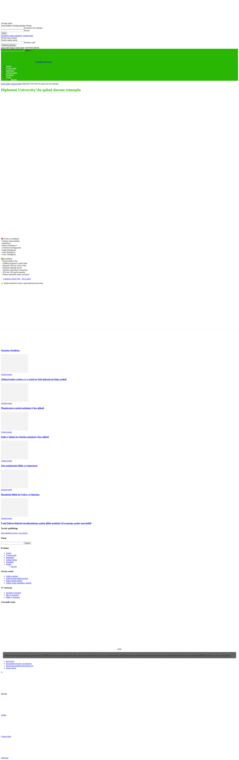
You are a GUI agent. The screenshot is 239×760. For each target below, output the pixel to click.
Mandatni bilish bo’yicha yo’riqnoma (20, 494)
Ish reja (14, 79)
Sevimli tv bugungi (13, 593)
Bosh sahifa (5, 84)
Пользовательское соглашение (19, 663)
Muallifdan (15, 350)
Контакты (10, 661)
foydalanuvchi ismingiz (33, 28)
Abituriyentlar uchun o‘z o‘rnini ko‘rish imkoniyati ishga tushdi (33, 379)
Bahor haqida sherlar (14, 581)
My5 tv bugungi (12, 595)
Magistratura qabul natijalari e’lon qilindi (22, 408)
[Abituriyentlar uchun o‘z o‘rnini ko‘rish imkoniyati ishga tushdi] (14, 372)
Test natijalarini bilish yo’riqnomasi (19, 465)
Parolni (27, 30)
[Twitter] (14, 132)
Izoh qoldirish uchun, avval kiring (14, 533)
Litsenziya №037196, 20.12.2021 (17, 279)
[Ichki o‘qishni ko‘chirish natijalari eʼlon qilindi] (14, 430)
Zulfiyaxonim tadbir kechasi (17, 578)
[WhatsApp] (32, 132)
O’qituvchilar (11, 68)
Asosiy (8, 66)
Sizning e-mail (29, 42)
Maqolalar (5, 350)
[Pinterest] (23, 132)
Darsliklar (10, 75)
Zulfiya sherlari (12, 576)
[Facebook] (5, 132)
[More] (41, 132)
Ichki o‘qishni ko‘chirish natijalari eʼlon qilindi (25, 437)
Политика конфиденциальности (19, 666)
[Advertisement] (75, 112)
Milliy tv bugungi (13, 597)
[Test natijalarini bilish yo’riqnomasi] (14, 458)
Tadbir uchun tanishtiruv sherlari (18, 583)
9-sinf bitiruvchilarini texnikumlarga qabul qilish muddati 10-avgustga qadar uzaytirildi (46, 523)
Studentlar (10, 71)
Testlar (8, 77)
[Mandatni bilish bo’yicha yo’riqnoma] (14, 487)
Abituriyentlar (11, 73)
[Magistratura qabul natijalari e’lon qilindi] (14, 401)
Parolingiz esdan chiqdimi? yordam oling (17, 36)
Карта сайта (11, 668)
